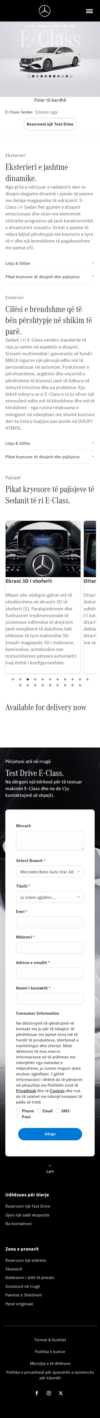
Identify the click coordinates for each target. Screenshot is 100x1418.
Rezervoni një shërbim (25, 1260)
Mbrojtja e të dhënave (50, 1363)
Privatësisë (26, 1091)
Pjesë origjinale (19, 1304)
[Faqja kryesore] (45, 11)
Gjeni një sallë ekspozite (27, 1215)
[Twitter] (61, 1393)
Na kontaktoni (18, 1223)
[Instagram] (49, 1393)
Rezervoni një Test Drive (27, 1206)
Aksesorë (13, 1269)
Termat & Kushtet (50, 1340)
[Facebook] (37, 1393)
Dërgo (50, 1134)
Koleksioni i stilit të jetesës (29, 1277)
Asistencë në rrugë (22, 1286)
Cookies (57, 1091)
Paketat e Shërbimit (23, 1295)
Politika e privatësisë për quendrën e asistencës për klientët (50, 1375)
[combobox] (50, 871)
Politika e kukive (50, 1351)
